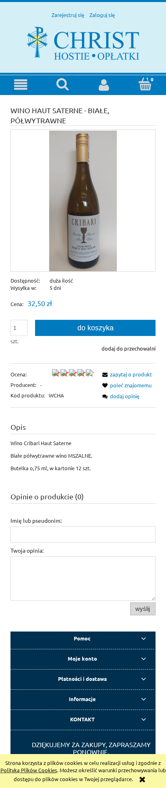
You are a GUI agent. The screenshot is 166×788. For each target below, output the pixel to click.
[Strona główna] (83, 42)
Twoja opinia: (27, 550)
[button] (21, 84)
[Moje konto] (103, 84)
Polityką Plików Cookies (28, 770)
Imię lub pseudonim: (36, 520)
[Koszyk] (145, 84)
